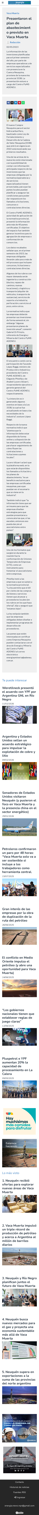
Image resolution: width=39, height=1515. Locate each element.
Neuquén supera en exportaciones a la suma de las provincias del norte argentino (18, 1378)
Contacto (19, 1482)
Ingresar (20, 1497)
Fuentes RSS (19, 1492)
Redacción (15, 42)
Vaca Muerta (12, 13)
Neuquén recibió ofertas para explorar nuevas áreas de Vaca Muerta (18, 1186)
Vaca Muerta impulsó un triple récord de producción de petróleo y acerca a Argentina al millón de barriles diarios (19, 1235)
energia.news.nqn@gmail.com (19, 1505)
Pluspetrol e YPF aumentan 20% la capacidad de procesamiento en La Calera (17, 1066)
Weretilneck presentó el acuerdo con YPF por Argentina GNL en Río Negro (19, 694)
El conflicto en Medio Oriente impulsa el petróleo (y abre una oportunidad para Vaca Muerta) (19, 965)
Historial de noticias (19, 1487)
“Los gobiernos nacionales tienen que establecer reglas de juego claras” (18, 1016)
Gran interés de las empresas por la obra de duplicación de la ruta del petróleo (17, 915)
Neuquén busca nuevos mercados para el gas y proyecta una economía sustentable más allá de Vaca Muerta (18, 1329)
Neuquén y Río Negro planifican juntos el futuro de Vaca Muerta (19, 1282)
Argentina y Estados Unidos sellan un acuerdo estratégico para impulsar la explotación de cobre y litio (18, 746)
